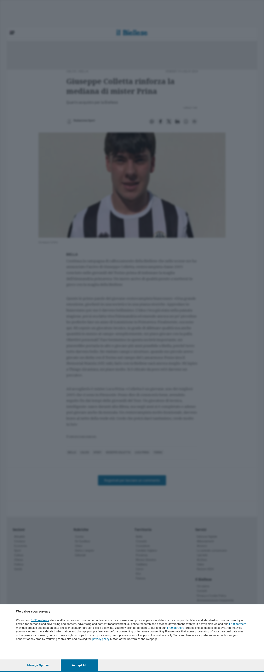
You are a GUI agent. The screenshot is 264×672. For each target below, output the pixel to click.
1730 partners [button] (40, 620)
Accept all (79, 665)
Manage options (38, 665)
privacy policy (100, 639)
